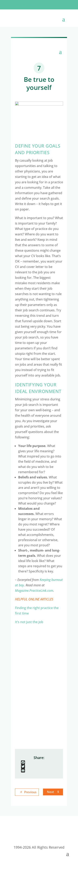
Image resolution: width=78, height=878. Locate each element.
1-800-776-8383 (26, 5)
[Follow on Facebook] (47, 4)
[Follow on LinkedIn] (63, 4)
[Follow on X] (55, 4)
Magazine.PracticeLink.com (34, 590)
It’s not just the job (29, 622)
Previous (30, 792)
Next (50, 792)
